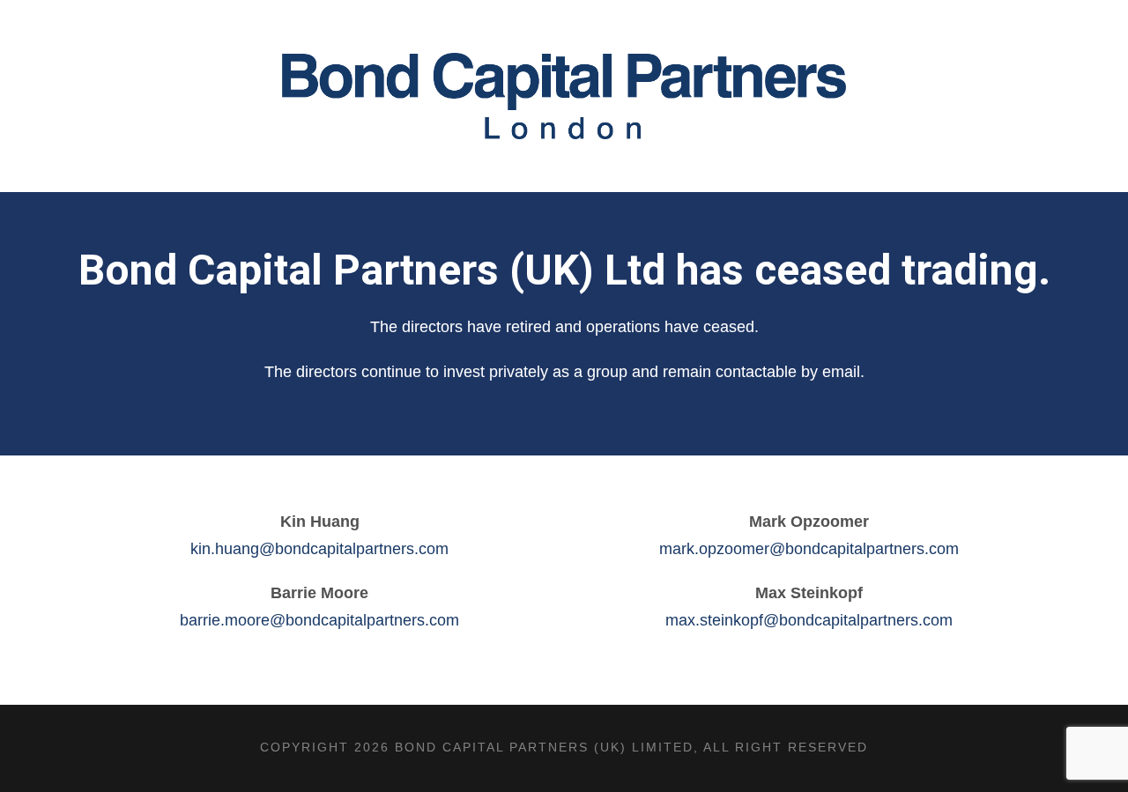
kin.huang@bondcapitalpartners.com (319, 549)
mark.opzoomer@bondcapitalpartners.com (809, 549)
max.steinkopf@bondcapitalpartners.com (809, 620)
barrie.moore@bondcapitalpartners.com (319, 620)
